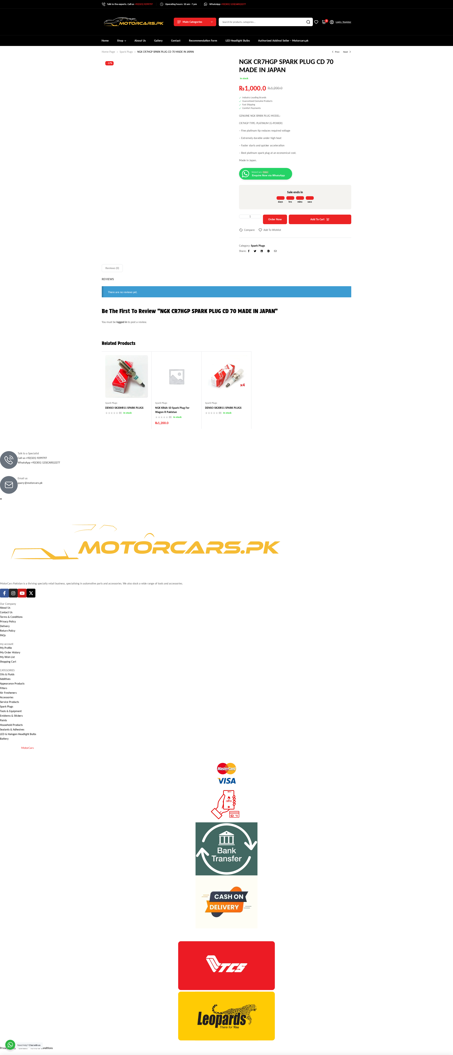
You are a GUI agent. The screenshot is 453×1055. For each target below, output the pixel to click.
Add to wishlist (272, 230)
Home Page (108, 51)
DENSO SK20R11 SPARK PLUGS (223, 407)
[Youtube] (22, 593)
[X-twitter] (31, 593)
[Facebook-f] (4, 593)
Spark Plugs (126, 51)
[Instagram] (13, 593)
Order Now (275, 219)
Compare (249, 230)
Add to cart (317, 219)
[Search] (308, 22)
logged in (121, 322)
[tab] (112, 268)
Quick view (133, 390)
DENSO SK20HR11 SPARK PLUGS (124, 407)
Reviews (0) (112, 268)
